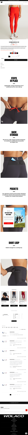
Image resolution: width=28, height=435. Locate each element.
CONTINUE (8, 223)
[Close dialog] (24, 208)
